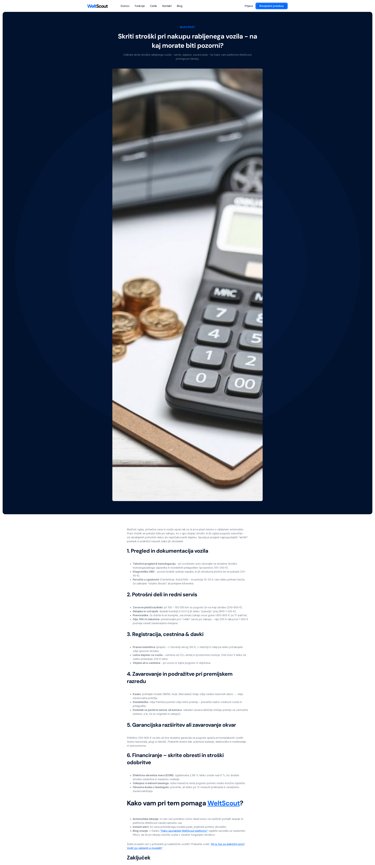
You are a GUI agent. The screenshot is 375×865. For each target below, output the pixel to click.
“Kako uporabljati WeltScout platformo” (184, 830)
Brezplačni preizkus (271, 5)
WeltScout (223, 803)
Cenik (153, 5)
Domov (125, 5)
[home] (97, 6)
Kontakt (167, 5)
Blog (179, 5)
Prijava (249, 5)
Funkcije (140, 5)
